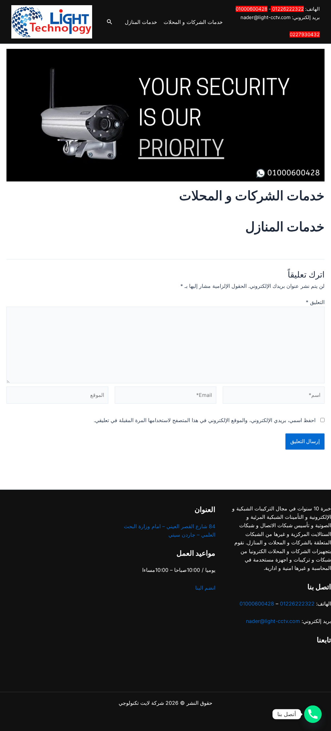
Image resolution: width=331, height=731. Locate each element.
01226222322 (288, 9)
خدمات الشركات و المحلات (193, 22)
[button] (109, 22)
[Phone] (313, 714)
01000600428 (251, 9)
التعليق (315, 302)
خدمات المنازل (141, 22)
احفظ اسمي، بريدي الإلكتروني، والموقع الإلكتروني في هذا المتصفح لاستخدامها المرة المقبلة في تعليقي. (204, 420)
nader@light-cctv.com (265, 17)
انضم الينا (205, 587)
